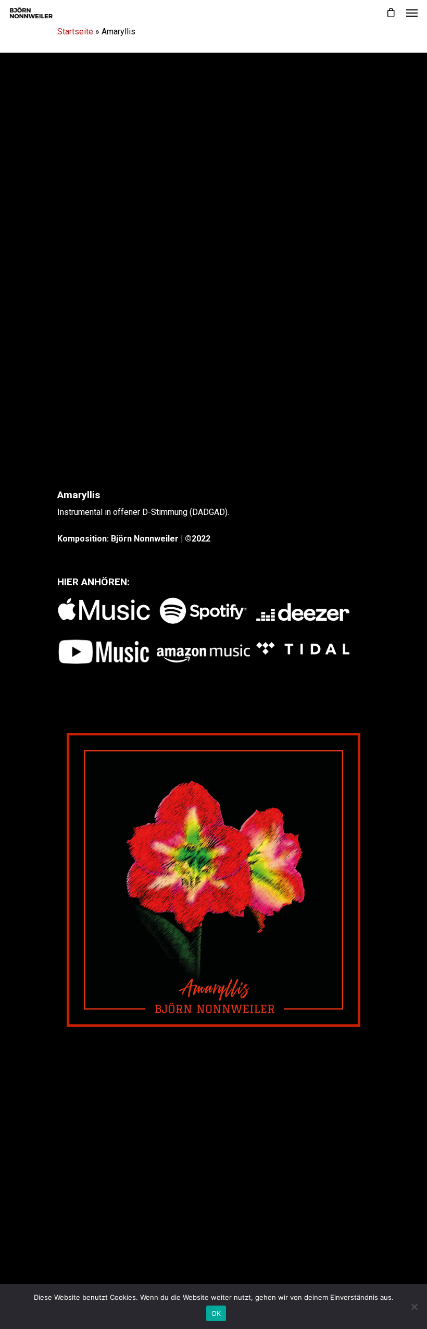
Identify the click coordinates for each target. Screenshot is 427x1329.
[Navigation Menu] (412, 12)
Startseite (75, 31)
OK (216, 1313)
